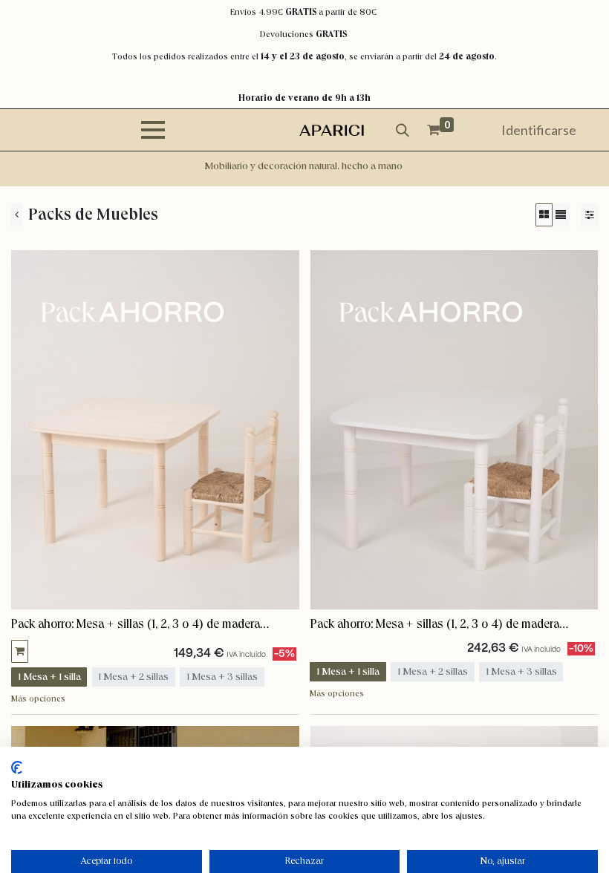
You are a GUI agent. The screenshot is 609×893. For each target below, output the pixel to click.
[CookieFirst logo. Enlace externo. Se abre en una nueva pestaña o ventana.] (16, 767)
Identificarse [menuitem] (538, 130)
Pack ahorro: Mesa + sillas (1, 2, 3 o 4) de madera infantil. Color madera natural (135, 625)
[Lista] (561, 214)
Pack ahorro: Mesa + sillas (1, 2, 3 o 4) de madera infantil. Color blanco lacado (434, 625)
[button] (19, 651)
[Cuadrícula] (544, 214)
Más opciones (38, 698)
